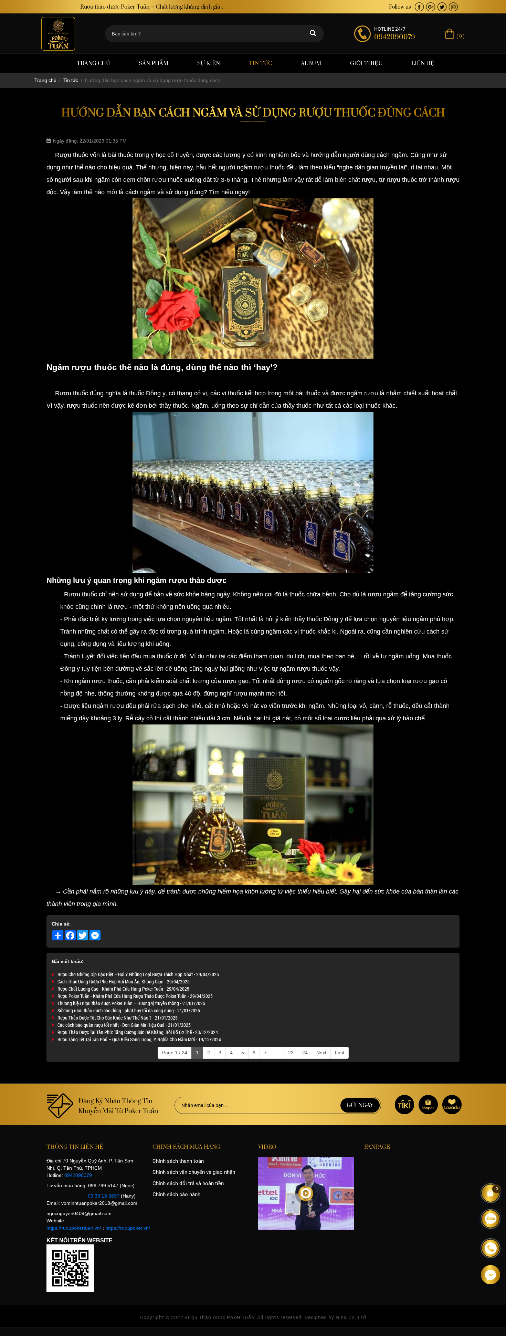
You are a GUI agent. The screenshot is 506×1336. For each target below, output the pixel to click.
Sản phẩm (153, 63)
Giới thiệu (366, 63)
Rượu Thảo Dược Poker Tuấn (219, 1317)
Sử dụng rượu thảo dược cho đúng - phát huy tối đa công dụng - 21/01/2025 (128, 1010)
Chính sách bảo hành (176, 1194)
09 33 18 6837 (103, 1196)
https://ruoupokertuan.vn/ (73, 1228)
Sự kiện (208, 63)
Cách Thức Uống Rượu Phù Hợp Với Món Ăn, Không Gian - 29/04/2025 (123, 981)
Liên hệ (422, 63)
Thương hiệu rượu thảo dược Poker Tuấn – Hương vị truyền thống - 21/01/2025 (131, 1003)
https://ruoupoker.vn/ (127, 1228)
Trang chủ (93, 63)
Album (311, 63)
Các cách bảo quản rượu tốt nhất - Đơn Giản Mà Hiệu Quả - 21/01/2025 (124, 1025)
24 (305, 1052)
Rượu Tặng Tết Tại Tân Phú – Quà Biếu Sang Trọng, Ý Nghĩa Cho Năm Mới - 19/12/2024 (139, 1039)
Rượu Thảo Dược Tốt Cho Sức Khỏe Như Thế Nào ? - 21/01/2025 (117, 1017)
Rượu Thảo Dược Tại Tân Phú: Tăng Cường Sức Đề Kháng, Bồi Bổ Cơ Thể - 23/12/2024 (137, 1032)
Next (321, 1052)
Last (339, 1052)
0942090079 (78, 1175)
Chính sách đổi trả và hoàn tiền (188, 1183)
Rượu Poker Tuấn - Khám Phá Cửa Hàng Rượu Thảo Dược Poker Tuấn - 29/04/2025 (135, 996)
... (277, 1052)
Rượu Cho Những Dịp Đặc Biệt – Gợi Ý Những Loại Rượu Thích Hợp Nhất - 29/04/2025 (138, 974)
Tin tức (260, 63)
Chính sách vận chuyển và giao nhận (193, 1172)
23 (291, 1052)
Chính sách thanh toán (178, 1161)
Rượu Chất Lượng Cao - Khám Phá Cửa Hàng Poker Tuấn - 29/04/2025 (123, 988)
